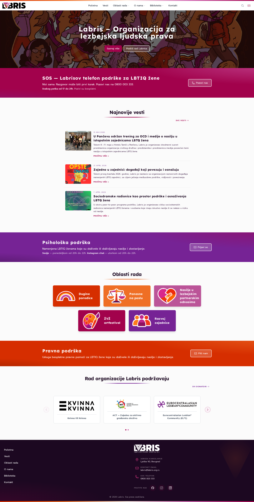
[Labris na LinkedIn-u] (170, 488)
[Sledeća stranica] (207, 409)
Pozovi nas (202, 83)
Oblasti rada (11, 463)
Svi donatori (199, 386)
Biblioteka (9, 476)
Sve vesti (181, 120)
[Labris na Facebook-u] (153, 488)
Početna (93, 5)
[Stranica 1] (125, 429)
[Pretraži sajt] (242, 5)
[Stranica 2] (128, 429)
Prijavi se (203, 247)
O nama (8, 469)
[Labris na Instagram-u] (161, 488)
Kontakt (172, 5)
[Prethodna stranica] (46, 409)
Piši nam (203, 353)
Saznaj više (113, 48)
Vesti (105, 5)
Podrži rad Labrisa (136, 48)
